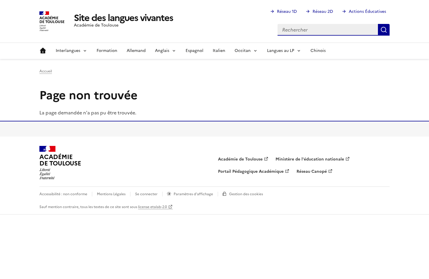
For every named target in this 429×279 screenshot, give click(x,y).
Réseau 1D (287, 11)
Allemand (136, 51)
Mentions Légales (111, 194)
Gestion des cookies (246, 194)
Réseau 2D (323, 11)
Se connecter (146, 194)
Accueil (43, 51)
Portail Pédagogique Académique (251, 171)
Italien (219, 51)
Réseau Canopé (312, 171)
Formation (107, 51)
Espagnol (194, 51)
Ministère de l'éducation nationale (309, 159)
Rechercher (384, 30)
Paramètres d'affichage (193, 194)
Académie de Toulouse (240, 159)
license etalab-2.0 (152, 207)
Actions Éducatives (367, 11)
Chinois (318, 51)
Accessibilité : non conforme (63, 194)
